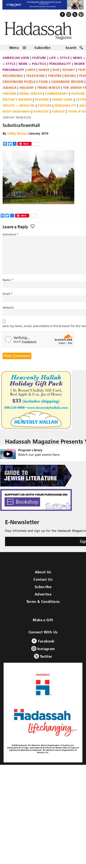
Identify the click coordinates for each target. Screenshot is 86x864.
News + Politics (32, 66)
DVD (56, 72)
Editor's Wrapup (17, 102)
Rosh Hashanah (16, 114)
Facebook (45, 644)
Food (43, 84)
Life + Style (59, 60)
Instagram (45, 651)
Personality (60, 66)
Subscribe (42, 50)
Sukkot (58, 114)
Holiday (27, 90)
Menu (14, 50)
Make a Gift (43, 622)
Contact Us (43, 582)
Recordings (13, 78)
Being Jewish (31, 96)
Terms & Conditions (43, 604)
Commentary (56, 96)
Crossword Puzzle (19, 84)
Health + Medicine (19, 108)
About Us (43, 574)
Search (70, 50)
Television (35, 78)
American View (16, 60)
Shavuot (41, 114)
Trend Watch (48, 90)
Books (70, 78)
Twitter (45, 659)
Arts (31, 72)
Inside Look (62, 102)
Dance (44, 72)
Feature (39, 60)
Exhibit (69, 72)
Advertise (43, 597)
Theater (55, 78)
